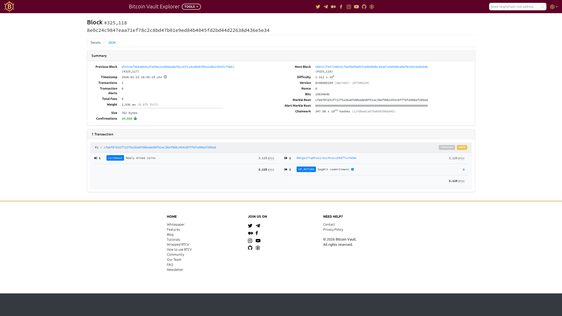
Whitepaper (176, 224)
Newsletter (175, 269)
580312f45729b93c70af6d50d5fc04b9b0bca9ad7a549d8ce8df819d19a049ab (371, 67)
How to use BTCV (179, 249)
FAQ (170, 264)
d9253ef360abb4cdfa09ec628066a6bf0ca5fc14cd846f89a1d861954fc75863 (178, 67)
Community (175, 254)
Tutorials (173, 239)
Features (173, 229)
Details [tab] (96, 42)
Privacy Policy (333, 229)
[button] (191, 6)
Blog (170, 234)
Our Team (174, 259)
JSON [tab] (112, 42)
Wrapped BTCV (178, 244)
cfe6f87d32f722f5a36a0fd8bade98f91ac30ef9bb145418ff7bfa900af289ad (160, 147)
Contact (329, 224)
